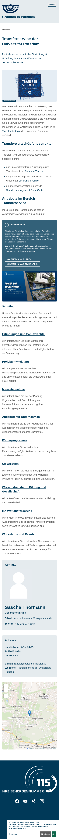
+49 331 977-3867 (25, 623)
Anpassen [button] (13, 834)
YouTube (25, 801)
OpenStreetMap (41, 748)
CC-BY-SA (53, 748)
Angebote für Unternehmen (21, 416)
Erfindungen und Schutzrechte (23, 334)
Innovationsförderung (17, 510)
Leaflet (30, 748)
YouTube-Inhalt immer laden (22, 264)
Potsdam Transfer (34, 171)
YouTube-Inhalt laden (19, 259)
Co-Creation (10, 463)
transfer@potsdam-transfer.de (30, 663)
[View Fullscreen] (6, 696)
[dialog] (33, 829)
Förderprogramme (14, 440)
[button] (29, 713)
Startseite (6, 30)
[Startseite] (10, 8)
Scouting (8, 306)
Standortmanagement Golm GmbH (25, 190)
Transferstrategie (11, 131)
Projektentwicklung (15, 361)
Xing (34, 801)
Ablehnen (45, 834)
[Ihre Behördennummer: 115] (29, 780)
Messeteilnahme (13, 389)
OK (53, 834)
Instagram (42, 801)
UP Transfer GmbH (29, 180)
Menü (52, 5)
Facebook (17, 801)
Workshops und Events (18, 534)
